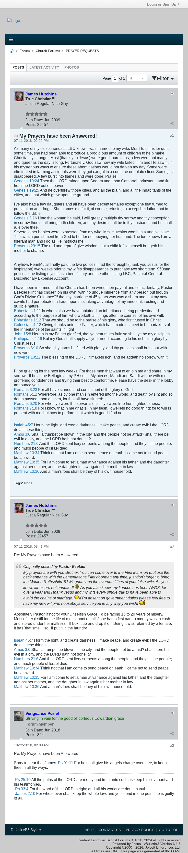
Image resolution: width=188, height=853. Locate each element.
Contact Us (110, 830)
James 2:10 (25, 793)
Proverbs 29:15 (27, 246)
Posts (18, 67)
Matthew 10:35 (26, 462)
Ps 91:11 (65, 763)
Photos (71, 67)
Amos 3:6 (22, 434)
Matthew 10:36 (26, 471)
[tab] (18, 67)
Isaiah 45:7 (23, 425)
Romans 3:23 (25, 389)
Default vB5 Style (25, 830)
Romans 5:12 (25, 394)
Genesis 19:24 (26, 181)
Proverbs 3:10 (26, 348)
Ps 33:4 (21, 789)
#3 (172, 745)
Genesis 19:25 (26, 190)
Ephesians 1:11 (27, 310)
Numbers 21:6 (26, 443)
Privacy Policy (140, 830)
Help (89, 830)
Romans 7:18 (25, 408)
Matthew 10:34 (26, 453)
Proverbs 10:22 (27, 357)
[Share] (172, 123)
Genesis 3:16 (25, 218)
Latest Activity (44, 67)
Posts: (30, 124)
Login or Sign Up (161, 4)
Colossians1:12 (27, 324)
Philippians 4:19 (28, 338)
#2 (172, 547)
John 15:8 (22, 334)
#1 (172, 135)
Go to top (168, 830)
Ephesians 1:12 (27, 320)
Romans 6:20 (25, 403)
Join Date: (34, 120)
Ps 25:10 (23, 779)
